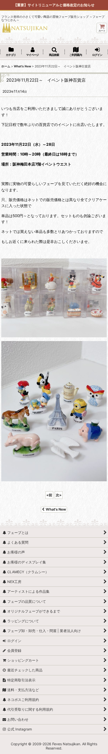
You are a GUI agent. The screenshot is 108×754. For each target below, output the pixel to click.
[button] (54, 52)
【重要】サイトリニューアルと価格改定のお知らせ (54, 5)
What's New (56, 509)
